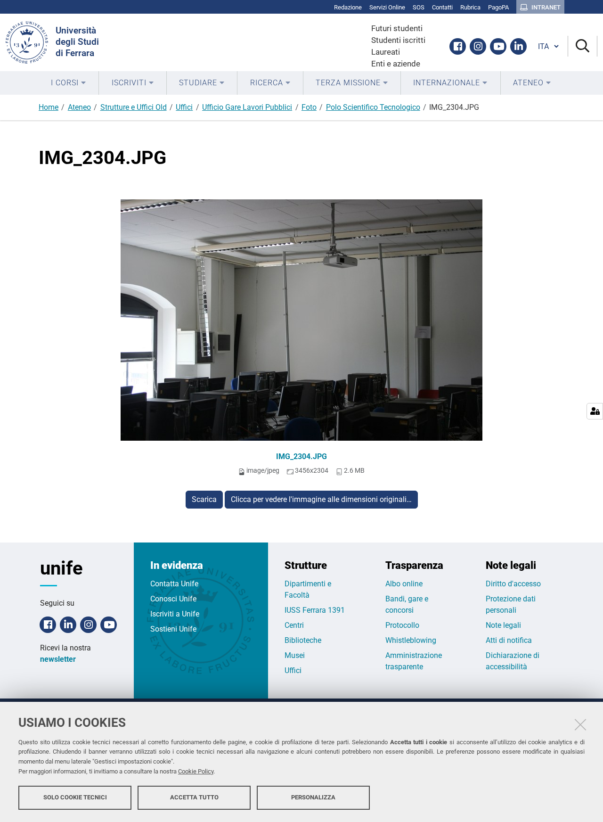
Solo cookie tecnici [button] (75, 797)
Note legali (503, 625)
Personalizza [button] (313, 797)
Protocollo (402, 625)
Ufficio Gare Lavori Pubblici (247, 107)
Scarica (204, 499)
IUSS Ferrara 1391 (315, 610)
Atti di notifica (509, 640)
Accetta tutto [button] (194, 797)
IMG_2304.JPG (301, 456)
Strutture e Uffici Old (133, 107)
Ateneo (79, 107)
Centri (294, 625)
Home (48, 107)
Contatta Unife (174, 583)
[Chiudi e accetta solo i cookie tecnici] (580, 724)
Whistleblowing (410, 640)
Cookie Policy (195, 771)
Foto (309, 107)
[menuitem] (68, 83)
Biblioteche (303, 640)
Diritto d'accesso (513, 583)
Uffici (184, 107)
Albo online (404, 583)
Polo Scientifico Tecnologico (373, 107)
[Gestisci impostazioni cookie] (595, 411)
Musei (295, 655)
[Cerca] (582, 46)
